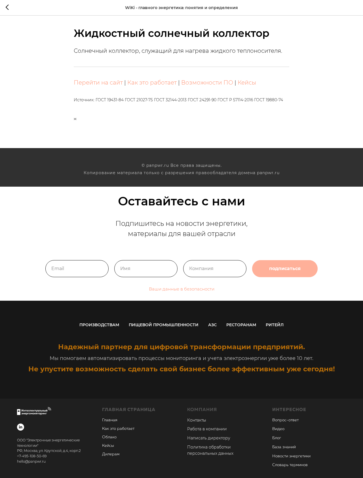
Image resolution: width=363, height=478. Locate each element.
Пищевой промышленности (164, 324)
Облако (109, 437)
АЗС (212, 324)
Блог (276, 438)
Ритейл (275, 324)
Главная (109, 420)
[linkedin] (20, 427)
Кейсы (247, 82)
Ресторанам (241, 324)
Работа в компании (207, 428)
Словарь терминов (290, 465)
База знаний (284, 447)
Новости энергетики (291, 456)
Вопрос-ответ (285, 420)
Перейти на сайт (98, 82)
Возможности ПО (207, 82)
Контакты (196, 420)
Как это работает (152, 82)
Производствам (99, 324)
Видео (278, 429)
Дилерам (110, 454)
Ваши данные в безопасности (181, 289)
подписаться (285, 268)
